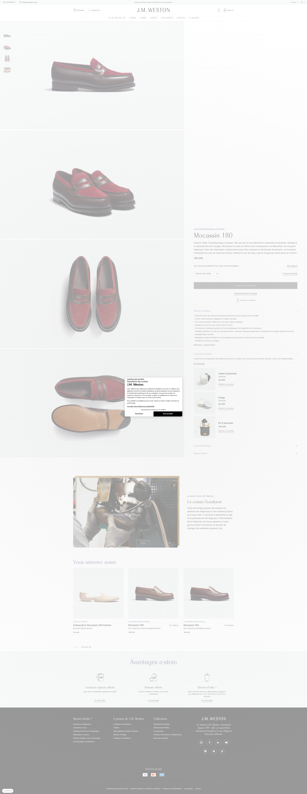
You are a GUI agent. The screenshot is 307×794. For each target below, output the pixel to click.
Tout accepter (168, 414)
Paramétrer (139, 414)
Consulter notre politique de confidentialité (140, 406)
